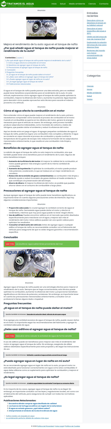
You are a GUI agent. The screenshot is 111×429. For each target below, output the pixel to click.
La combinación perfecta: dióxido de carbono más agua (27, 418)
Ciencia (92, 3)
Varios (89, 99)
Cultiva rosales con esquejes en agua (20, 416)
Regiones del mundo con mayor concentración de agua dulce (96, 54)
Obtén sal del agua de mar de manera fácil (97, 37)
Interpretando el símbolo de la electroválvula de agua (33, 411)
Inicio (54, 3)
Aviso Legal (59, 426)
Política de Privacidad (45, 426)
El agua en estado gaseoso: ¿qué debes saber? (29, 408)
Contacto (103, 3)
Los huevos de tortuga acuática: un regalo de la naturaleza (35, 406)
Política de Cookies (72, 426)
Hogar (89, 89)
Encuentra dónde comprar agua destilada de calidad (33, 403)
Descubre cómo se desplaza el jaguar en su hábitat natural (96, 22)
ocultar (19, 58)
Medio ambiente (77, 3)
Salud (62, 3)
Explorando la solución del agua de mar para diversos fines (97, 44)
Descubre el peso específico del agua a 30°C (96, 31)
